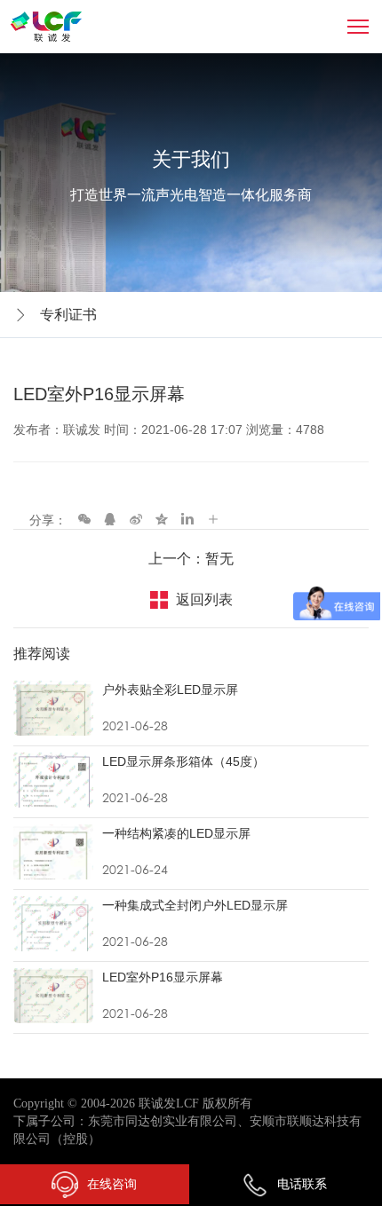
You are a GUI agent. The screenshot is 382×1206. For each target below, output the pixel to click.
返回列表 (204, 599)
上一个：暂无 (191, 558)
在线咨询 (112, 1184)
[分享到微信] (84, 518)
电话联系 (302, 1184)
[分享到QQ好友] (110, 518)
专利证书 (68, 314)
